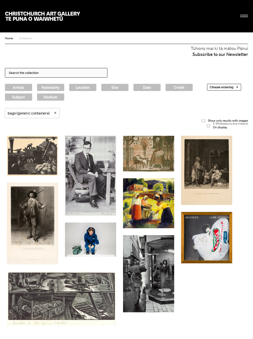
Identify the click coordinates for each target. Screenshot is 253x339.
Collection (25, 38)
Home (9, 38)
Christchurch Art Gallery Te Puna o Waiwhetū (42, 16)
